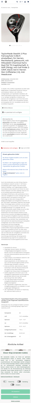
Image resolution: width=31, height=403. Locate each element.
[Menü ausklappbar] (2, 1)
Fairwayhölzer (11, 82)
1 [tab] (9, 45)
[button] (18, 1)
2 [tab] (11, 45)
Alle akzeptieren (15, 391)
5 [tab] (16, 45)
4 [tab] (14, 45)
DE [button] (20, 2)
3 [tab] (13, 45)
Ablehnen (15, 397)
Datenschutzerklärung (7, 376)
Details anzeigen (15, 401)
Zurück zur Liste (6, 7)
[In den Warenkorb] (2, 12)
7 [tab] (19, 45)
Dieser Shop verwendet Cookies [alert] (15, 353)
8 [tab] (21, 45)
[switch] (5, 381)
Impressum (16, 376)
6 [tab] (17, 45)
